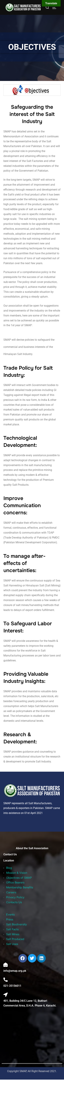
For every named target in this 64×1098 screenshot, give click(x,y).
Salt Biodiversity (16, 924)
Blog (9, 867)
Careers (11, 892)
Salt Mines (12, 934)
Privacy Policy (15, 897)
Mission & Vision (16, 872)
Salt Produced (15, 939)
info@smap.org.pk (14, 970)
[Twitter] (32, 958)
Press (9, 919)
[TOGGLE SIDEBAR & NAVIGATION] (55, 7)
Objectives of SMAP (19, 877)
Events (10, 914)
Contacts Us (14, 902)
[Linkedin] (41, 958)
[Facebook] (22, 958)
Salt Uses (12, 944)
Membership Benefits (19, 887)
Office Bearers (15, 882)
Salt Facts (12, 929)
